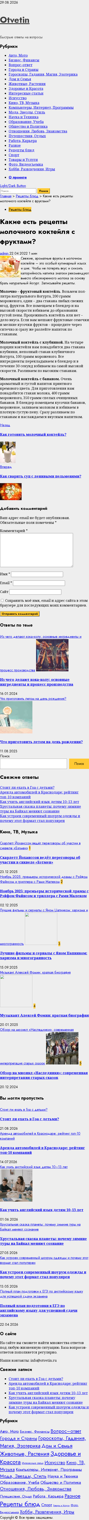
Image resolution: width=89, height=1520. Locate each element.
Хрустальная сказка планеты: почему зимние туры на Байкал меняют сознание (40, 809)
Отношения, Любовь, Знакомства (38, 131)
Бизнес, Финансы (24, 60)
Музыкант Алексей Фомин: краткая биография (35, 972)
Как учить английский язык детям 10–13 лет (39, 801)
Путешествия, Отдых (27, 136)
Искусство (18, 98)
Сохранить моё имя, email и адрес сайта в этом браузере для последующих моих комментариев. (44, 603)
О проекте (18, 177)
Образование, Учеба (26, 121)
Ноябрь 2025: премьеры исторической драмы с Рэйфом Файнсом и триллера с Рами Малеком (43, 879)
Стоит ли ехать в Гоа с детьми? (27, 787)
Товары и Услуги (23, 159)
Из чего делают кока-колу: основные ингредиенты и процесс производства (36, 682)
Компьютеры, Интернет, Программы (41, 107)
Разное (15, 145)
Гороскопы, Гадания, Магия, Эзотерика (43, 74)
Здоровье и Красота (26, 88)
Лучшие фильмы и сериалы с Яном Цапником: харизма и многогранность (43, 955)
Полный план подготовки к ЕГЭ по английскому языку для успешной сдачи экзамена (41, 1294)
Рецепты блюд (21, 150)
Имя (5, 574)
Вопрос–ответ (20, 64)
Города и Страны (23, 69)
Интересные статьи (26, 93)
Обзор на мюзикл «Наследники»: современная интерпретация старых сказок (44, 1075)
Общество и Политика (28, 126)
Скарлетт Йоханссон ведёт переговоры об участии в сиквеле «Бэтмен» (40, 860)
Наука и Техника (23, 117)
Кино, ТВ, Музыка (24, 102)
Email (6, 582)
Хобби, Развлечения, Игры (32, 169)
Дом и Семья (20, 79)
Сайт (4, 591)
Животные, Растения (27, 83)
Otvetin (15, 20)
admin (5, 253)
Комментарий (14, 530)
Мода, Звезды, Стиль (27, 112)
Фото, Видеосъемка (26, 164)
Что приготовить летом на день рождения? (33, 698)
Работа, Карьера (23, 140)
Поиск (5, 756)
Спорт (14, 154)
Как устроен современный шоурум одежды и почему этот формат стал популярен (40, 818)
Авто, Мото (18, 55)
